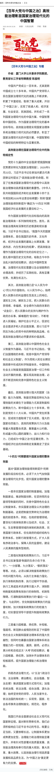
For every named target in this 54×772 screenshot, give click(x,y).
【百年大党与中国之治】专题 (27, 66)
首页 (1, 3)
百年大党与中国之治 (13, 3)
